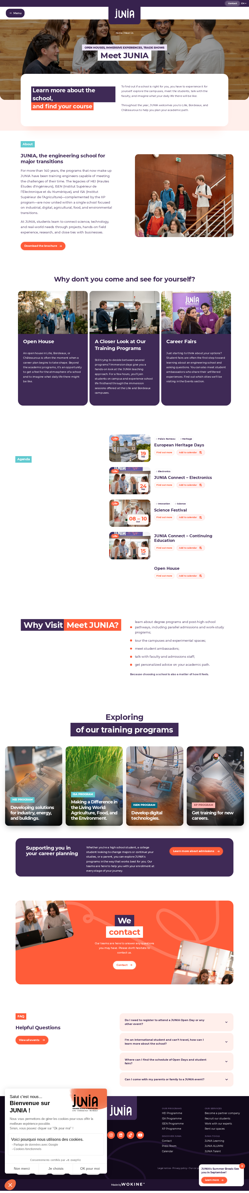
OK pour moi (90, 1168)
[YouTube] (140, 1135)
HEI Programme (172, 1113)
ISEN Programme (173, 1123)
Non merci (22, 1168)
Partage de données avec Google (36, 1144)
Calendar (167, 1151)
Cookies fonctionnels (27, 1149)
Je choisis (55, 1168)
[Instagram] (111, 1135)
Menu (17, 13)
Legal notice (164, 1168)
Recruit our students (217, 1118)
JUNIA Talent (213, 1151)
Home (119, 33)
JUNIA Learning (214, 1140)
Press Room (169, 1145)
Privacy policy (179, 1168)
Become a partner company (222, 1113)
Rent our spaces (215, 1128)
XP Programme (171, 1128)
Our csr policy (196, 1168)
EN (242, 3)
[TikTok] (130, 1135)
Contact (232, 3)
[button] (10, 1185)
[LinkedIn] (120, 1135)
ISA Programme (172, 1118)
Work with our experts (218, 1123)
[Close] (242, 1166)
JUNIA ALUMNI (214, 1145)
